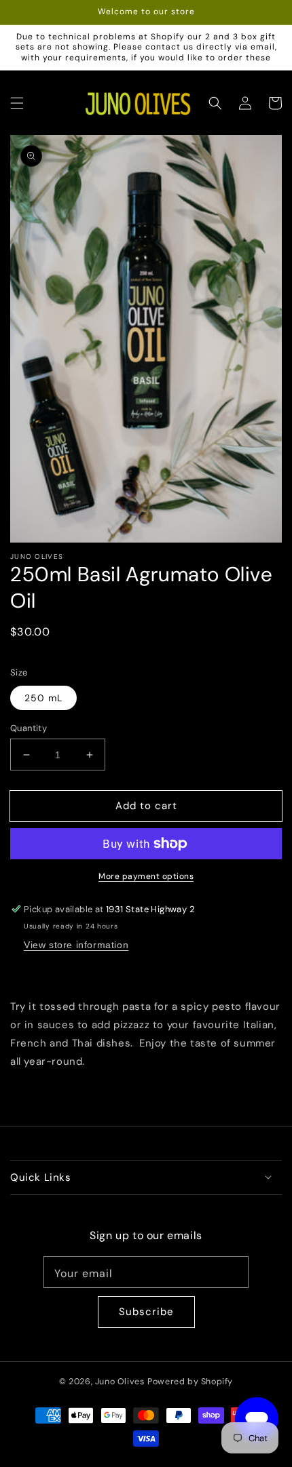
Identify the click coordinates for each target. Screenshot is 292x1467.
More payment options (146, 876)
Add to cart (146, 806)
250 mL (43, 698)
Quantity (28, 728)
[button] (17, 103)
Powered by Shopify (190, 1381)
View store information (76, 944)
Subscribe (146, 1311)
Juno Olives (120, 1381)
